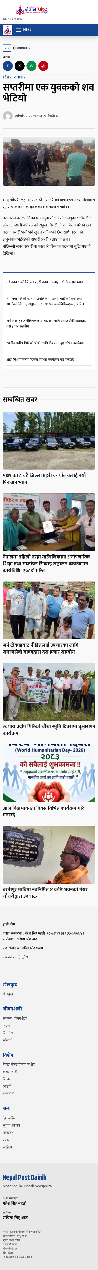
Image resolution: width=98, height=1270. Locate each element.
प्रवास (6, 1140)
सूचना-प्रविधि (11, 1125)
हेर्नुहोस (23, 957)
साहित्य (7, 1147)
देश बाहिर (9, 1118)
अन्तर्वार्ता (8, 1094)
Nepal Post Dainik (24, 1178)
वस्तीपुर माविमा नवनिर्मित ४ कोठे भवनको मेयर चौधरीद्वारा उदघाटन (45, 893)
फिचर (6, 1079)
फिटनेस (8, 1033)
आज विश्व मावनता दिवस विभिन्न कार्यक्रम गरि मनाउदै (40, 360)
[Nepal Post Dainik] (7, 30)
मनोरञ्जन (8, 1133)
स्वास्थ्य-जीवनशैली (15, 1018)
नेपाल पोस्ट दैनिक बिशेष (19, 1065)
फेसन (6, 1026)
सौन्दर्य (7, 1040)
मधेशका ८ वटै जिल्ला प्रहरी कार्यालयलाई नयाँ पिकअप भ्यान (44, 282)
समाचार (20, 77)
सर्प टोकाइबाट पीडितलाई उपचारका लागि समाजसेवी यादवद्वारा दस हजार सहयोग (47, 324)
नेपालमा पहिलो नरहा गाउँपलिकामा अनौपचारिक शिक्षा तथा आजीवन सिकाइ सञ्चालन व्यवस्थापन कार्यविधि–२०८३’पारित (45, 301)
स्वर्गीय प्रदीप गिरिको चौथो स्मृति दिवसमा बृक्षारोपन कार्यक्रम (45, 343)
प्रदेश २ (7, 77)
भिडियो (7, 1086)
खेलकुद (8, 994)
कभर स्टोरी (10, 1072)
